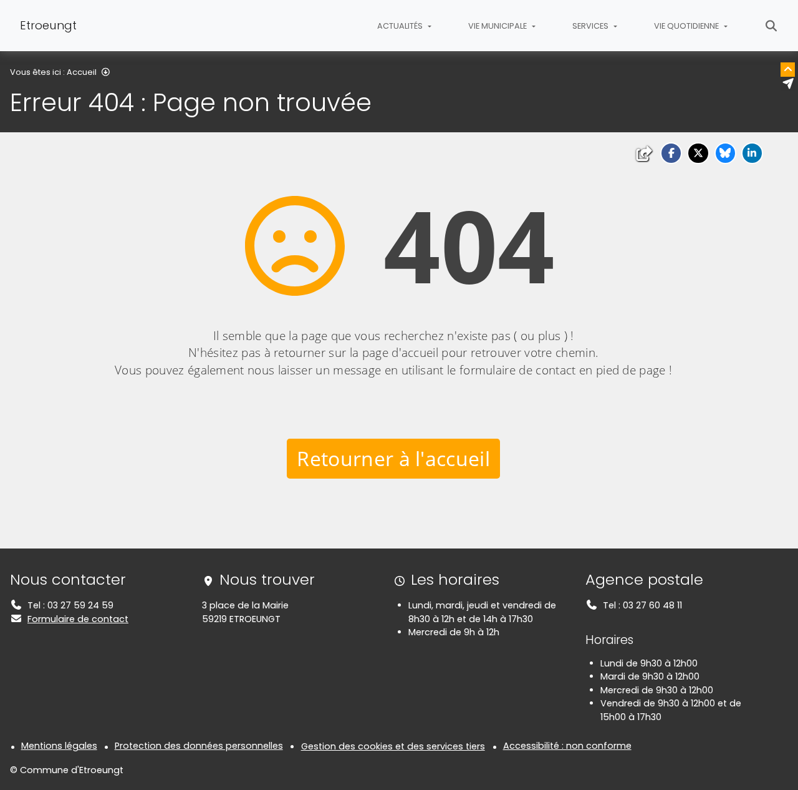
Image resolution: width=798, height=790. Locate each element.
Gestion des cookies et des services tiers (393, 746)
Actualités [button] (401, 26)
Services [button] (591, 26)
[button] (671, 153)
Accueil (82, 72)
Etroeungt (48, 25)
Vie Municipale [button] (498, 26)
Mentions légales (59, 745)
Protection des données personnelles (199, 745)
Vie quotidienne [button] (687, 26)
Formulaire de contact (77, 619)
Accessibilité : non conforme (567, 745)
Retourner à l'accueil (393, 458)
